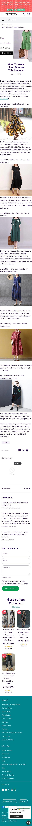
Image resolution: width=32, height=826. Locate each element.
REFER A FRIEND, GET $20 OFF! (14, 764)
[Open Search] (3, 20)
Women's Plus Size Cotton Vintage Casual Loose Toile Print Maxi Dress (8, 635)
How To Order (7, 719)
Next (26, 489)
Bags (3, 818)
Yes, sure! (16, 816)
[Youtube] (6, 790)
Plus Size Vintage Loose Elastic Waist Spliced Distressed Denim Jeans (8, 678)
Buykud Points (7, 708)
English (22, 801)
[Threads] (15, 790)
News (8, 25)
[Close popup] (23, 807)
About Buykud (7, 750)
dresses (5, 442)
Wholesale (6, 757)
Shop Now (21, 9)
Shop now (16, 607)
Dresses (4, 815)
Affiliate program (8, 778)
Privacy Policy (6, 771)
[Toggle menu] (3, 14)
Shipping (5, 722)
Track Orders (6, 715)
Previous (7, 489)
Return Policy (6, 726)
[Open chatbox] (28, 822)
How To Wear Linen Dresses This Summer (13, 27)
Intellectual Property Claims (12, 733)
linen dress (4, 99)
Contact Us (6, 736)
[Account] (24, 14)
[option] (11, 471)
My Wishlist (6, 712)
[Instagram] (9, 790)
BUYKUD (14, 821)
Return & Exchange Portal (11, 704)
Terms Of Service (8, 775)
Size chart (5, 754)
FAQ (3, 761)
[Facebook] (3, 790)
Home (3, 25)
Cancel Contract (7, 740)
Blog (3, 768)
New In (4, 813)
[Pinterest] (12, 790)
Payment (5, 729)
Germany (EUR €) (8, 801)
